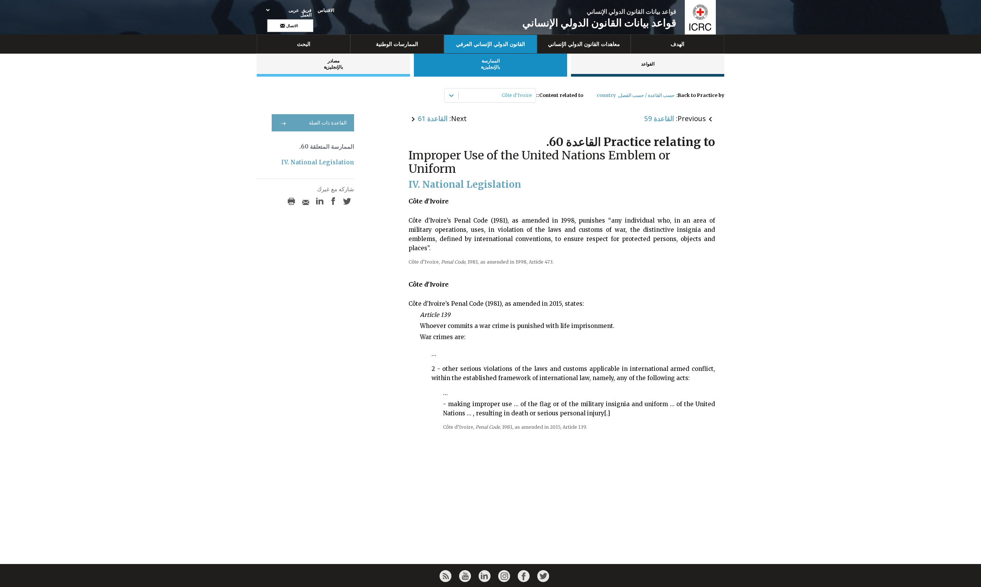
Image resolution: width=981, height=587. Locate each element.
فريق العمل (306, 12)
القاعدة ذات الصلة (328, 123)
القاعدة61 (433, 118)
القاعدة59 (659, 118)
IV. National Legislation (317, 162)
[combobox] (531, 95)
